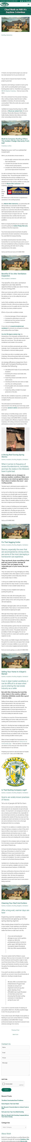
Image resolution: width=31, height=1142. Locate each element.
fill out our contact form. (15, 111)
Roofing (4, 35)
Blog (3, 1050)
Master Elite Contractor (11, 203)
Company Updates (9, 1050)
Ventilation (13, 278)
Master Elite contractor (14, 183)
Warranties (9, 35)
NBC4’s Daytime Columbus (9, 91)
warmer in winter (12, 408)
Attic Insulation (6, 278)
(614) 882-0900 (13, 1)
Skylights (19, 459)
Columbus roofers (6, 146)
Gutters (4, 459)
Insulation (9, 459)
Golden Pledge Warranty (20, 226)
